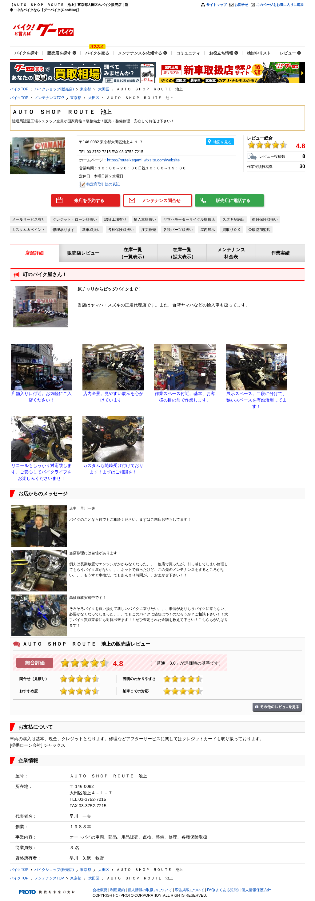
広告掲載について (189, 890)
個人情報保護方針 (256, 890)
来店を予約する (89, 200)
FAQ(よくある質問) (223, 890)
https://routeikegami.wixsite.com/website (144, 160)
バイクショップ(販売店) (54, 89)
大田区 (103, 89)
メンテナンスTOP (49, 98)
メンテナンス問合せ (161, 200)
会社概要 (100, 890)
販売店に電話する (233, 200)
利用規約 (117, 890)
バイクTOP (19, 89)
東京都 (85, 89)
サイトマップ (216, 4)
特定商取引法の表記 (103, 184)
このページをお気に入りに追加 (280, 4)
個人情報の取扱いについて (150, 890)
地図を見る (222, 142)
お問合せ (241, 4)
